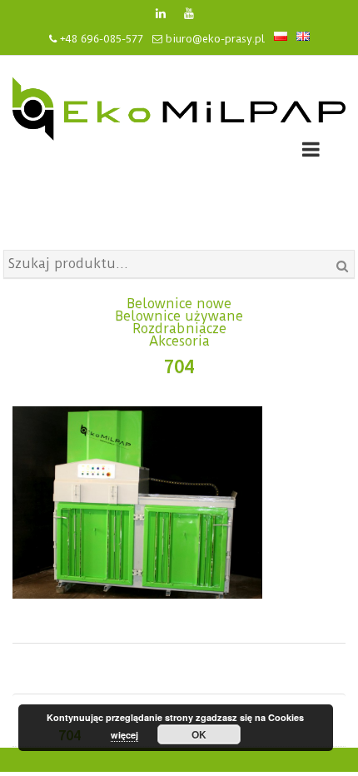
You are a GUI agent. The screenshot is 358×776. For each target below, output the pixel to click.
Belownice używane (179, 316)
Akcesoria (179, 341)
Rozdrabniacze (179, 328)
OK (198, 734)
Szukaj (342, 266)
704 (179, 366)
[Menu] (311, 152)
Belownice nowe (179, 303)
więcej (124, 735)
